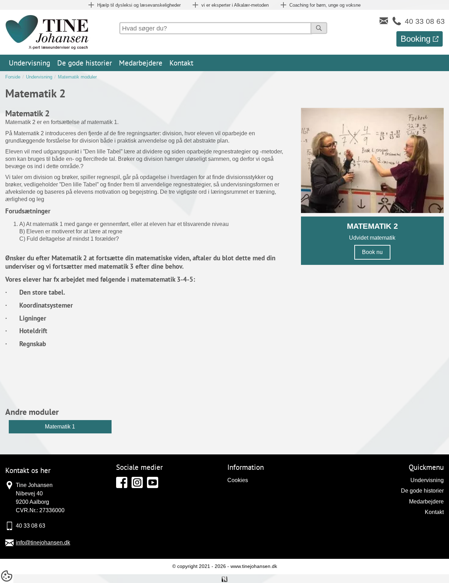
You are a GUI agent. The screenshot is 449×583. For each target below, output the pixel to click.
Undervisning (29, 63)
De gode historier (84, 63)
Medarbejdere (140, 63)
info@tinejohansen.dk (43, 543)
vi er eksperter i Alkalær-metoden (234, 5)
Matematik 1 (60, 427)
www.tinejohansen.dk (253, 566)
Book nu (372, 252)
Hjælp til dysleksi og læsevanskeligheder (138, 5)
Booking (417, 38)
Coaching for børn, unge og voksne (324, 5)
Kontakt (181, 63)
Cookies (237, 480)
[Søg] (318, 28)
